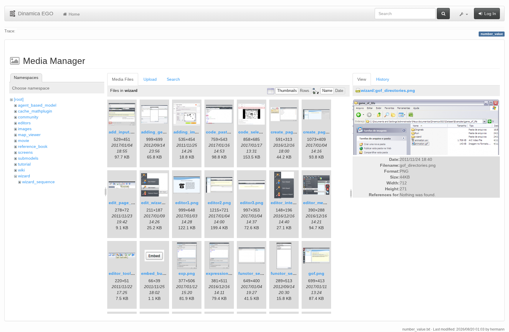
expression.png (221, 273)
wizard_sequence (38, 181)
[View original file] (426, 126)
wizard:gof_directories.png (388, 90)
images (25, 128)
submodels (28, 158)
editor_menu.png (320, 202)
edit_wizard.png (157, 202)
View (361, 79)
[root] (19, 99)
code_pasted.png (223, 132)
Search (173, 79)
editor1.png (187, 202)
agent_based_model (37, 105)
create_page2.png (321, 132)
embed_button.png (160, 273)
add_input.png (123, 132)
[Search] (443, 13)
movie (23, 140)
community (28, 117)
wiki (21, 170)
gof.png (316, 273)
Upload (150, 79)
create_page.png (288, 132)
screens (25, 152)
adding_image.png (192, 132)
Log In (489, 13)
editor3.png (251, 202)
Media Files (122, 79)
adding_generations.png (166, 132)
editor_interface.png (291, 202)
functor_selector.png (259, 273)
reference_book (32, 146)
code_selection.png (258, 132)
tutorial (24, 164)
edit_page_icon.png (129, 202)
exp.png (187, 273)
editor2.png (219, 202)
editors (24, 122)
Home (73, 14)
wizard (24, 176)
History (382, 79)
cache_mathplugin (35, 111)
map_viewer (29, 134)
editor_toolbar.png (127, 273)
